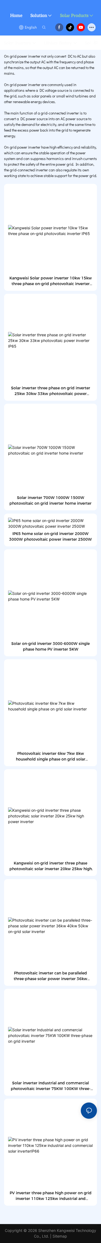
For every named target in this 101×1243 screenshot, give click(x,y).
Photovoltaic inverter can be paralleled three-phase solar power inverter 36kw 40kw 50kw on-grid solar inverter (50, 976)
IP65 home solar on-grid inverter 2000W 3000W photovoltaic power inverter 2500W (50, 536)
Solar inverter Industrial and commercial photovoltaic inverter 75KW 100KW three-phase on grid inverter (50, 1086)
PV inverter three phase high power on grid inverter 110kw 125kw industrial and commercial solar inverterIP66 (51, 1196)
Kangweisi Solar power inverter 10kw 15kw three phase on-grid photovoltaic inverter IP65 (50, 281)
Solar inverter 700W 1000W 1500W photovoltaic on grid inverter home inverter (50, 500)
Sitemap (60, 1236)
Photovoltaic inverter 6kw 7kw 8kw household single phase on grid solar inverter (50, 756)
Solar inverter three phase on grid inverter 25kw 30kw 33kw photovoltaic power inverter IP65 (50, 391)
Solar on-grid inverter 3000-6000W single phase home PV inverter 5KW (50, 646)
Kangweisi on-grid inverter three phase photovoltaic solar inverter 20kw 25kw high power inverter (50, 866)
